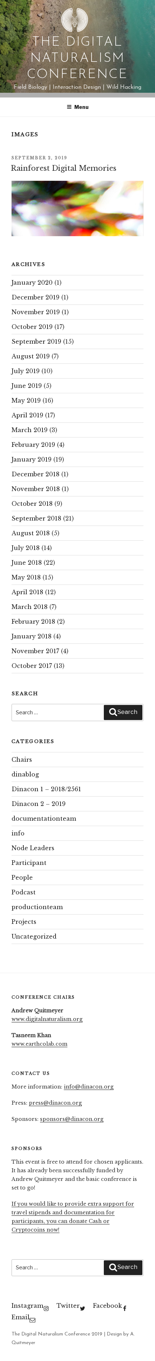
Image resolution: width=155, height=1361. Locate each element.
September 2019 (36, 341)
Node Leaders (33, 848)
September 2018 (36, 518)
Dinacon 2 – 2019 (39, 803)
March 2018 (30, 606)
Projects (24, 921)
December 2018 (35, 474)
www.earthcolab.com (39, 1044)
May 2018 (26, 577)
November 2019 (36, 312)
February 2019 (33, 444)
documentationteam (44, 818)
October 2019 (32, 326)
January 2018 (32, 636)
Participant (29, 862)
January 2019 (32, 459)
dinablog (25, 774)
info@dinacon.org (89, 1086)
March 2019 (30, 430)
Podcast (24, 892)
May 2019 (26, 400)
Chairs (22, 759)
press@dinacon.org (55, 1103)
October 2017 (32, 665)
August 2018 (31, 533)
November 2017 (35, 651)
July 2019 (26, 371)
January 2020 (32, 282)
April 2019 (27, 415)
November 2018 (36, 488)
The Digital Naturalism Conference (77, 58)
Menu (81, 107)
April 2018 (27, 592)
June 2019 (27, 385)
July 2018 (26, 547)
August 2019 (31, 356)
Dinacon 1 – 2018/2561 (46, 789)
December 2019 (35, 297)
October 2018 (32, 503)
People (22, 877)
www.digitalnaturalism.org (47, 1019)
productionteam (37, 907)
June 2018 (27, 562)
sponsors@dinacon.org (71, 1119)
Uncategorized (34, 936)
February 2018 (33, 621)
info (18, 833)
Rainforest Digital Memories (63, 168)
